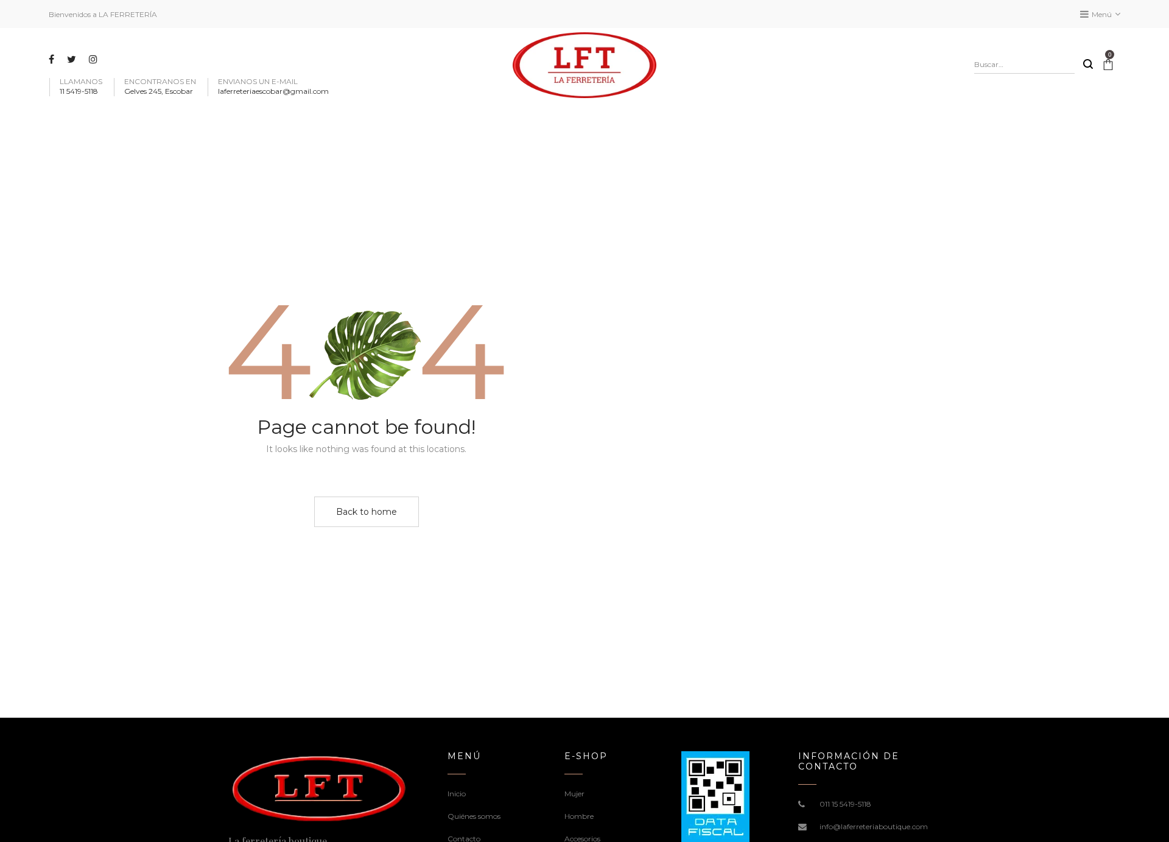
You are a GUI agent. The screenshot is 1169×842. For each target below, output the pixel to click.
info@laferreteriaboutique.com (874, 826)
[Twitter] (73, 59)
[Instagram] (94, 59)
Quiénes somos (474, 816)
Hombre (579, 816)
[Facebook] (53, 59)
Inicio (457, 793)
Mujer (574, 793)
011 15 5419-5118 (845, 803)
